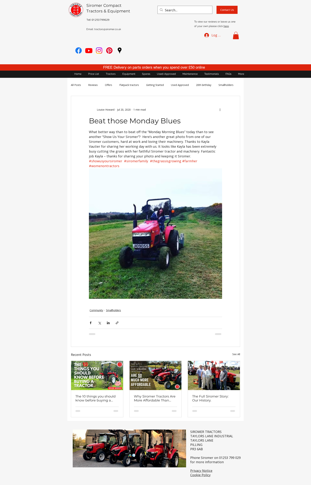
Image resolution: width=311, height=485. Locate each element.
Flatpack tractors (129, 85)
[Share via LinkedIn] (108, 323)
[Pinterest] (109, 50)
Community (96, 310)
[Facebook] (78, 50)
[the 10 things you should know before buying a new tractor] (97, 375)
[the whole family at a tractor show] (214, 375)
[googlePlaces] (119, 50)
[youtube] (89, 50)
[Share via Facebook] (90, 323)
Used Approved (180, 85)
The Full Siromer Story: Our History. (210, 398)
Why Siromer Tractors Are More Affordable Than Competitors (154, 398)
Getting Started (155, 85)
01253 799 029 (230, 457)
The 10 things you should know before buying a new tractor (95, 398)
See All (236, 354)
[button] (236, 35)
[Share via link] (117, 323)
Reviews (93, 85)
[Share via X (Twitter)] (99, 323)
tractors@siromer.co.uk (107, 29)
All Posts (76, 85)
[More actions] (220, 110)
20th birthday (203, 85)
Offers (108, 85)
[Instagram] (99, 50)
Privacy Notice (201, 470)
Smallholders (225, 85)
